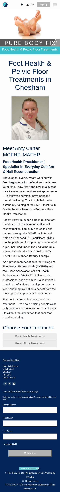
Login (31, 5)
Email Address (9, 405)
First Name (8, 418)
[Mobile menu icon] (55, 5)
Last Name (7, 431)
